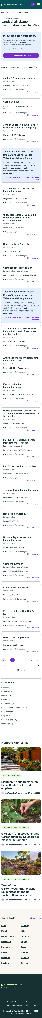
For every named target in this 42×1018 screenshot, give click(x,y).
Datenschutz (19, 1002)
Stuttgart (25, 936)
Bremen (4, 952)
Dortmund (5, 947)
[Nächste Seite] (38, 664)
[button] (33, 4)
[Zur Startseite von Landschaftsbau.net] (11, 4)
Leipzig (24, 942)
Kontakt (10, 1002)
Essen (23, 947)
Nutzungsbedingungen (14, 1005)
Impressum (34, 1005)
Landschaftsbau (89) (10, 67)
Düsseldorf (6, 942)
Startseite (5, 12)
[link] (21, 85)
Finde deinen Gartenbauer (21, 55)
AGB (26, 1005)
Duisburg (5, 963)
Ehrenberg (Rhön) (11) (10, 692)
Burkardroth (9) (7, 704)
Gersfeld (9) (6, 700)
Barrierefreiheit (31, 1002)
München (5, 931)
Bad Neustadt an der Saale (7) (14, 708)
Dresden (24, 952)
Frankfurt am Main (9, 936)
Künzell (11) (6, 696)
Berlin (3, 926)
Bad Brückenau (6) (9, 720)
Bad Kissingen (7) (8, 712)
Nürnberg (25, 958)
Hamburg (25, 926)
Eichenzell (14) (7, 688)
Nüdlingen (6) (7, 724)
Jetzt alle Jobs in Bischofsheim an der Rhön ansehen (22, 178)
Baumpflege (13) (30, 67)
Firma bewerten (33, 92)
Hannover (5, 958)
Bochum (24, 963)
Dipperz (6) (6, 716)
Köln (23, 931)
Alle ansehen (35, 918)
